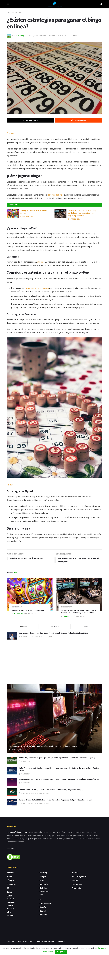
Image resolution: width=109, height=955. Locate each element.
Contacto (61, 941)
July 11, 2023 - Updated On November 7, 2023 (44, 36)
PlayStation (44, 891)
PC (40, 899)
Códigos (10, 880)
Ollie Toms (18, 614)
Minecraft (10, 909)
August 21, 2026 (16, 750)
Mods (41, 880)
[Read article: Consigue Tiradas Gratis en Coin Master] (13, 213)
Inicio (8, 12)
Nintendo (43, 884)
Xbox (41, 894)
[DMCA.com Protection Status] (13, 857)
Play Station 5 (45, 903)
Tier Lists (76, 888)
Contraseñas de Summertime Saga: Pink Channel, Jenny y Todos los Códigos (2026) (53, 633)
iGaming (43, 872)
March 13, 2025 (75, 219)
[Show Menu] (8, 4)
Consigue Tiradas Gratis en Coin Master (27, 610)
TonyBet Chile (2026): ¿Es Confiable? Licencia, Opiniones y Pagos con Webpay (51, 789)
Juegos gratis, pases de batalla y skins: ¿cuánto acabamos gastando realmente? (43, 746)
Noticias (43, 888)
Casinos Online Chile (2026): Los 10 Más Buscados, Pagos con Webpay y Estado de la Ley (55, 800)
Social (75, 880)
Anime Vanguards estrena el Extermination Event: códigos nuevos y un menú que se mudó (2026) (59, 779)
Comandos (11, 884)
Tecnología (77, 884)
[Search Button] (101, 4)
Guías (9, 895)
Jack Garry (19, 36)
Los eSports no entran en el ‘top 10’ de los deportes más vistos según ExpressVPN (82, 213)
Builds (9, 876)
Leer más (10, 848)
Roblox (75, 872)
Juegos (42, 876)
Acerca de (10, 941)
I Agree (61, 951)
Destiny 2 (10, 899)
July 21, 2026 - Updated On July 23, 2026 (34, 793)
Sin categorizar (17, 12)
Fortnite (10, 905)
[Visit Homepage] (54, 4)
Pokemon (10, 915)
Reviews (43, 914)
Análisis (10, 872)
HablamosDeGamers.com (17, 832)
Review (42, 911)
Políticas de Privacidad (45, 941)
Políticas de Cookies (25, 941)
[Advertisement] (54, 661)
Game (9, 892)
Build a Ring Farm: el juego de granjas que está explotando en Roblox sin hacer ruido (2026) (57, 758)
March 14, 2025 (27, 216)
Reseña (42, 907)
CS (8, 888)
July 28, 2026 (25, 761)
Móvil (9, 912)
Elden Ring (11, 902)
